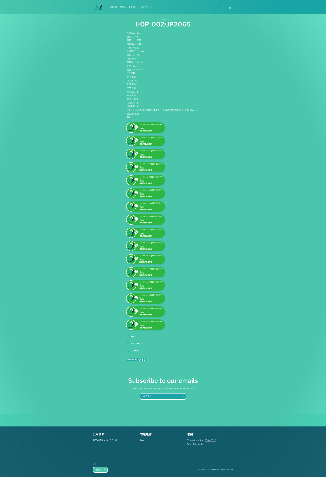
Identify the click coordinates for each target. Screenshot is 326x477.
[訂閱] (183, 423)
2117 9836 (198, 470)
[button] (122, 7)
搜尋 (142, 467)
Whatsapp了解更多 (136, 386)
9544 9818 (210, 466)
